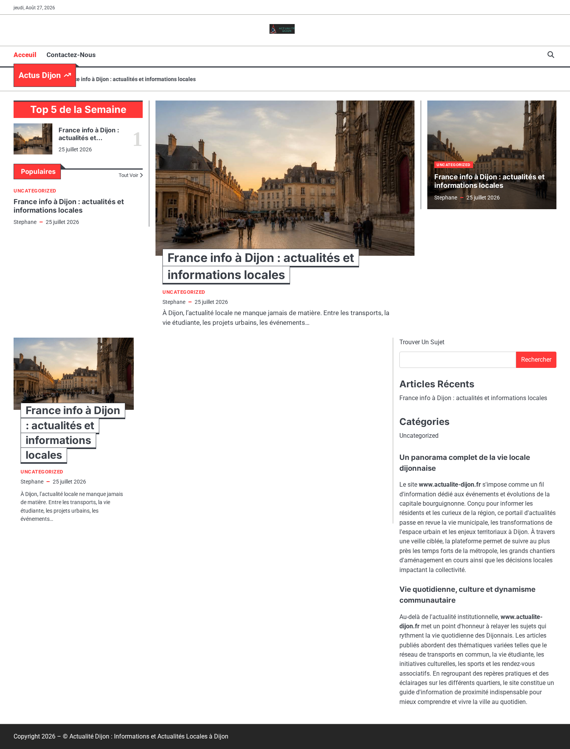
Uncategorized (35, 191)
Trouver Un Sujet (421, 342)
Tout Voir (128, 175)
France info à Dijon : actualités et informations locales (118, 79)
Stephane (25, 222)
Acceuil (25, 55)
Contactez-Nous (71, 55)
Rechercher (536, 359)
